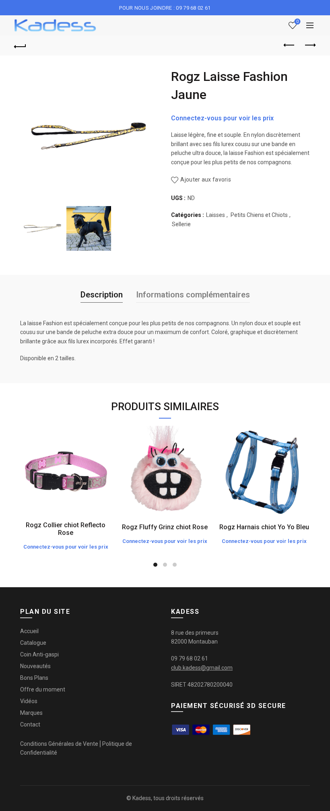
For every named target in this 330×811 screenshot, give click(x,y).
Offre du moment (42, 689)
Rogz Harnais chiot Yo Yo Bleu (264, 527)
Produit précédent (290, 45)
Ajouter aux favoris (205, 179)
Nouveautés (35, 666)
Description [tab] (101, 294)
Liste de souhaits (297, 21)
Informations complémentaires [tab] (193, 294)
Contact (30, 724)
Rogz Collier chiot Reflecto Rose (65, 529)
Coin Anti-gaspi (39, 654)
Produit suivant (310, 45)
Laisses (215, 215)
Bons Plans (34, 678)
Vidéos (28, 701)
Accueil (29, 631)
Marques (31, 713)
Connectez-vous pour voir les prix (222, 118)
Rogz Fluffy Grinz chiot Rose (165, 527)
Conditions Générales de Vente (59, 744)
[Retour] (20, 45)
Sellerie (181, 224)
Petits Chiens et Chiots (259, 215)
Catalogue (33, 643)
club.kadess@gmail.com (202, 667)
